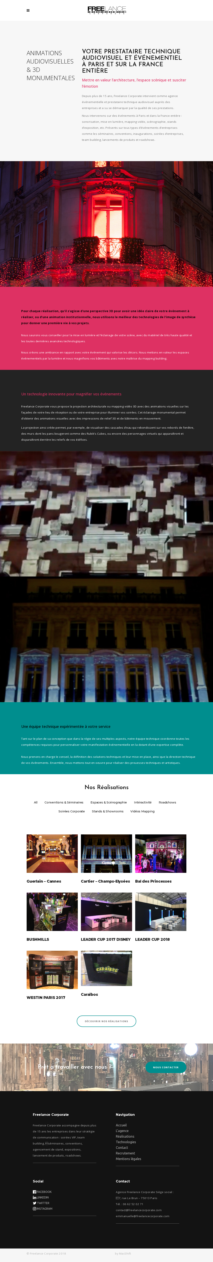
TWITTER (43, 1203)
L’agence (122, 1131)
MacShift (125, 1253)
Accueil (121, 1125)
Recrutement (125, 1153)
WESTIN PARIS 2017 (46, 997)
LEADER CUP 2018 (152, 939)
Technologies (126, 1142)
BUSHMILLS (38, 939)
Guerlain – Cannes (44, 881)
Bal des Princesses (153, 881)
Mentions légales (128, 1159)
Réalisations (125, 1136)
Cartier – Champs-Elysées (105, 881)
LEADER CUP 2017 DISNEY (106, 939)
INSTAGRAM (44, 1208)
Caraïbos (89, 994)
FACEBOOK (44, 1191)
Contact (122, 1147)
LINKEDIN (43, 1197)
